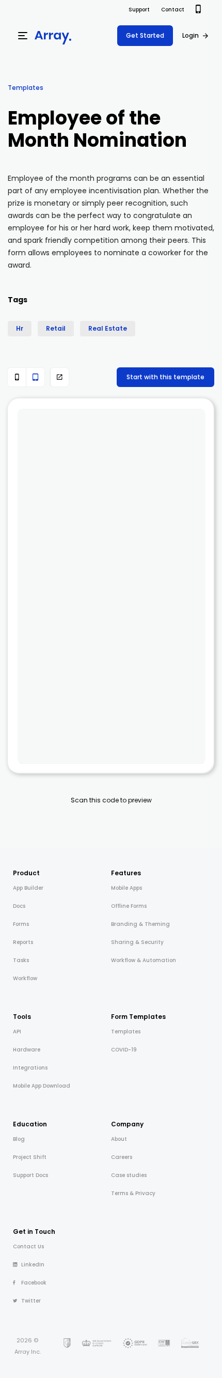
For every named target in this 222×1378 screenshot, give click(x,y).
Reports (23, 942)
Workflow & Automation (143, 960)
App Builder (28, 888)
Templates (25, 87)
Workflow (25, 978)
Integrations (30, 1068)
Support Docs (30, 1175)
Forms (21, 924)
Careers (121, 1157)
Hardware (26, 1050)
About (119, 1139)
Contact (172, 9)
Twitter (31, 1301)
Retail (56, 328)
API (17, 1031)
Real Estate (107, 328)
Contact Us (28, 1246)
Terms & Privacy (133, 1193)
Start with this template (165, 377)
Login (190, 35)
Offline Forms (129, 906)
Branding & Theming (140, 924)
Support (139, 9)
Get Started (145, 35)
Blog (19, 1139)
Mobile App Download (41, 1086)
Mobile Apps (126, 888)
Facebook (33, 1283)
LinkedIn (32, 1264)
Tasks (21, 960)
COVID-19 (124, 1050)
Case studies (129, 1175)
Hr (19, 328)
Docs (19, 906)
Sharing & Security (137, 942)
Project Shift (29, 1157)
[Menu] (22, 35)
